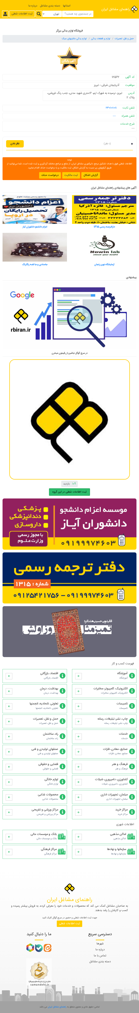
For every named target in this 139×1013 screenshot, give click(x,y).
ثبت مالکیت (71, 175)
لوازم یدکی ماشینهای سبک (74, 39)
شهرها (100, 943)
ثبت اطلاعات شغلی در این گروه (69, 492)
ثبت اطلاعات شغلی (22, 13)
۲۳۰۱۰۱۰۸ (111, 108)
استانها (66, 6)
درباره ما (32, 6)
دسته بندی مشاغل (50, 6)
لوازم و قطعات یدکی (101, 39)
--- (114, 116)
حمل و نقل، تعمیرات (124, 39)
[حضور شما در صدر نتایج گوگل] (69, 317)
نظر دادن (14, 144)
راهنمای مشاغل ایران (116, 9)
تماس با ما (100, 955)
